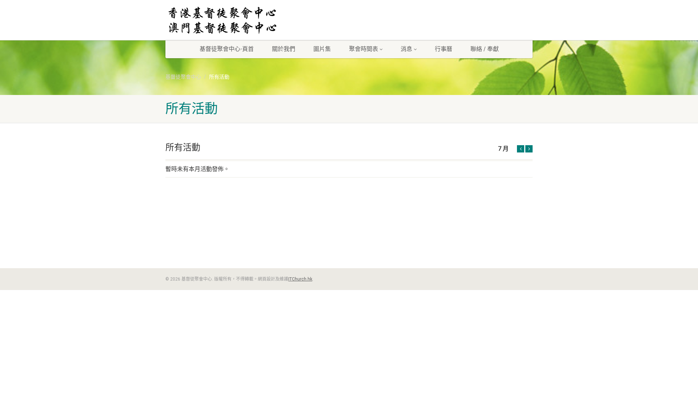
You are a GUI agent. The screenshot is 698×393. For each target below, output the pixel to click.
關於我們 (283, 48)
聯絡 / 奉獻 (484, 48)
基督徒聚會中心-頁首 (227, 48)
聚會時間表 (363, 48)
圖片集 (322, 48)
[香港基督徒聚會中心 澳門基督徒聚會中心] (223, 21)
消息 (406, 48)
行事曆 (443, 48)
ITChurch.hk (300, 279)
